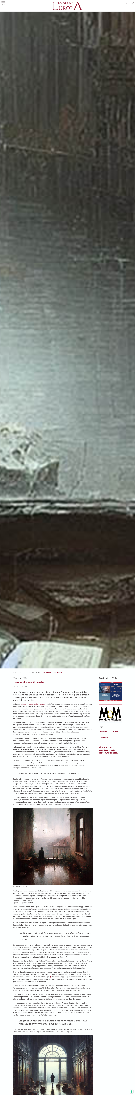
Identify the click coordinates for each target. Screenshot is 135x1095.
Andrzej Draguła (20, 686)
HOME (15, 672)
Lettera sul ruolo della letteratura (33, 704)
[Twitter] (113, 678)
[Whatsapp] (116, 678)
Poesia (115, 731)
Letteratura (36, 672)
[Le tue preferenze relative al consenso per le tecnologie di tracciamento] (131, 1091)
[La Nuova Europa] (67, 6)
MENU (3, 4)
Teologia (104, 738)
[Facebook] (110, 678)
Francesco (104, 731)
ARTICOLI (22, 672)
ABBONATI (103, 756)
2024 (28, 672)
